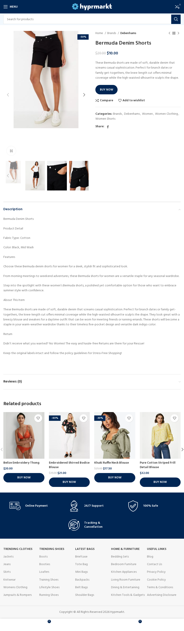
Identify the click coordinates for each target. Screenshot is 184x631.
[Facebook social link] (107, 127)
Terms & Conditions (160, 587)
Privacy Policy (156, 572)
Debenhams (128, 33)
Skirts (7, 572)
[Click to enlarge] (11, 150)
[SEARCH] (176, 19)
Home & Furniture (125, 549)
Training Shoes (48, 579)
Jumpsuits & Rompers (17, 595)
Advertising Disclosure (161, 595)
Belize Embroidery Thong (21, 462)
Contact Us (154, 564)
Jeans (7, 564)
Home (99, 33)
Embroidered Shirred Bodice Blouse (69, 465)
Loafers (44, 572)
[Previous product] (169, 33)
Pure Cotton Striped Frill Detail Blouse (157, 465)
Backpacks (82, 579)
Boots (43, 556)
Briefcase (81, 556)
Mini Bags (81, 572)
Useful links (156, 549)
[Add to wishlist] (38, 418)
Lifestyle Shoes (49, 587)
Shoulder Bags (84, 595)
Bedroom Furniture (123, 564)
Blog (150, 556)
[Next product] (178, 33)
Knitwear (9, 579)
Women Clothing (166, 114)
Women (147, 114)
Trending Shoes (51, 549)
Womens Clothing (15, 587)
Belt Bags (81, 587)
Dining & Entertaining (125, 587)
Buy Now (106, 89)
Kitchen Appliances (124, 572)
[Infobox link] (33, 506)
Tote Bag (81, 564)
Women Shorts (105, 118)
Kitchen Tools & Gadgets (128, 595)
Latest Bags (84, 549)
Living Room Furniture (125, 579)
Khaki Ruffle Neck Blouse (111, 462)
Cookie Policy (156, 579)
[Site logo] (92, 6)
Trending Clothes (17, 549)
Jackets (8, 556)
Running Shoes (49, 595)
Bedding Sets (120, 556)
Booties (44, 564)
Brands (112, 33)
